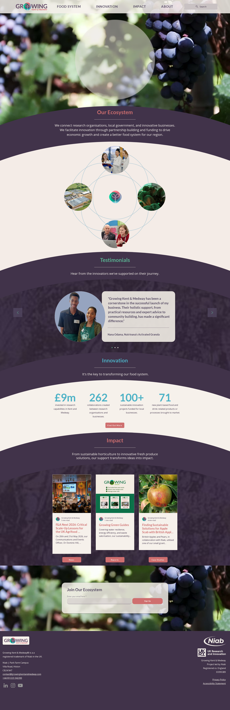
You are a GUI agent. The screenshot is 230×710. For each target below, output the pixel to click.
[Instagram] (13, 685)
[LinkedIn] (6, 685)
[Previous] (17, 312)
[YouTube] (20, 685)
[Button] (72, 535)
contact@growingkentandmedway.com (22, 674)
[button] (139, 7)
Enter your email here (76, 596)
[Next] (212, 312)
